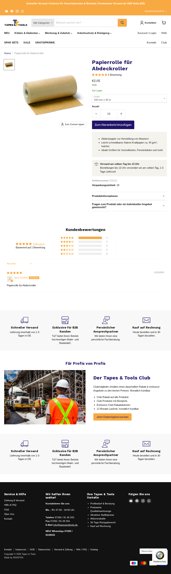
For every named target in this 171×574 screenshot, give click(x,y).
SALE (26, 42)
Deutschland (154, 11)
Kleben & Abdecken (27, 33)
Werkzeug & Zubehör (58, 33)
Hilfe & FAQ (10, 505)
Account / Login (146, 33)
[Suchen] (122, 23)
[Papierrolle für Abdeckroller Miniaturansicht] (9, 64)
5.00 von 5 (38, 243)
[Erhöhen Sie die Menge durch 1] (121, 114)
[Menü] (166, 551)
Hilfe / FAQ (81, 549)
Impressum (20, 549)
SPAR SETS (11, 42)
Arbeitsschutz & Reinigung (93, 33)
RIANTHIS (18, 557)
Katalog (94, 549)
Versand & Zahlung (63, 549)
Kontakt (151, 42)
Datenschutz (44, 549)
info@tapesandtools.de (65, 525)
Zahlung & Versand (14, 500)
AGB (32, 549)
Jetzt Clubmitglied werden (112, 417)
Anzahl (95, 106)
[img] (14, 272)
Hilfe (164, 33)
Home (7, 53)
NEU (7, 33)
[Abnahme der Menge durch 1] (96, 114)
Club (164, 42)
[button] (100, 74)
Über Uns (9, 514)
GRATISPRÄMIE (45, 42)
